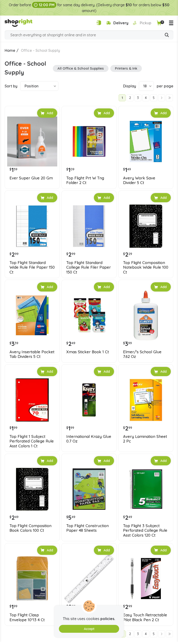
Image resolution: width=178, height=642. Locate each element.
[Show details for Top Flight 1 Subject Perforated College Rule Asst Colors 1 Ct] (32, 400)
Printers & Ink (126, 68)
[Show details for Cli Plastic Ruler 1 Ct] (89, 579)
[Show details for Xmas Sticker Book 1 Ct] (89, 315)
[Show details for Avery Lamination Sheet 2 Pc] (146, 400)
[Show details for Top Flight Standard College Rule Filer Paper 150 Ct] (89, 226)
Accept (89, 629)
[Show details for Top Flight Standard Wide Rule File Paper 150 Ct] (32, 226)
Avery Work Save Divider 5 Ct (139, 180)
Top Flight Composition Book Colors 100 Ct (30, 528)
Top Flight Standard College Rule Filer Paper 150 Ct (88, 267)
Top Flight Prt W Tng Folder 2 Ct (85, 180)
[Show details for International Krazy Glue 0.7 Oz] (89, 400)
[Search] (167, 35)
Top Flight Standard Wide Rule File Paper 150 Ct (32, 267)
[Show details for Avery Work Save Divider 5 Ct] (146, 141)
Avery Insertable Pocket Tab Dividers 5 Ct (32, 354)
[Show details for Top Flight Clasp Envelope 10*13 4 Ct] (32, 579)
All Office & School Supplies (80, 68)
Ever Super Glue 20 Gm (31, 178)
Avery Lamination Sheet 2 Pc (145, 438)
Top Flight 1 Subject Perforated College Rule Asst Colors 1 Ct (32, 441)
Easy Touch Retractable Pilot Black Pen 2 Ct (145, 617)
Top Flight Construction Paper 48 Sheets (87, 528)
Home (10, 50)
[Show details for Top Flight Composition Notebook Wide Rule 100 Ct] (146, 226)
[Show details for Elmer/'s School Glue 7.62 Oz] (146, 315)
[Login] (99, 23)
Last (169, 97)
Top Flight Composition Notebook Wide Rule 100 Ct (145, 267)
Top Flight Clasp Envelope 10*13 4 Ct (27, 617)
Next (161, 97)
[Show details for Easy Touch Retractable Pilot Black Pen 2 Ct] (146, 579)
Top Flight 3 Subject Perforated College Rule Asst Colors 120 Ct (145, 530)
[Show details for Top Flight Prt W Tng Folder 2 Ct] (89, 141)
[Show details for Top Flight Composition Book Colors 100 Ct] (32, 489)
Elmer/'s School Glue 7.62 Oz (142, 354)
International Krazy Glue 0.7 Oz (88, 438)
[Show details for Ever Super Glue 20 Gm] (32, 141)
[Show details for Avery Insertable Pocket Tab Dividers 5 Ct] (32, 315)
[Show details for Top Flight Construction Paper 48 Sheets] (89, 489)
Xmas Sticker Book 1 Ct (87, 352)
